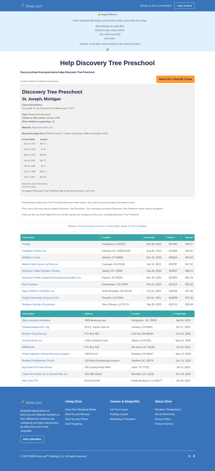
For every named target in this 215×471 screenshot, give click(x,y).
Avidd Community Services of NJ (40, 297)
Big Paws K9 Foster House (37, 367)
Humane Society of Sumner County (95, 226)
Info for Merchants (165, 414)
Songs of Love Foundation (134, 226)
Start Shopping (73, 423)
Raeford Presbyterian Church (38, 360)
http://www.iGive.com (42, 127)
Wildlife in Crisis (31, 257)
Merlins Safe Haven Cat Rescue (40, 264)
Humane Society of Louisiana (38, 304)
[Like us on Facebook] (194, 456)
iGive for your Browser (77, 414)
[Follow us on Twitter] (189, 456)
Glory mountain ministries (36, 320)
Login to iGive (184, 5)
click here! (90, 191)
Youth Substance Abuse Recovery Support (46, 354)
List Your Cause (119, 409)
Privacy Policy (163, 419)
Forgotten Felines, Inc (34, 251)
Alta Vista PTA (30, 380)
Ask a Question (32, 439)
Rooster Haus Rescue (34, 333)
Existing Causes (119, 414)
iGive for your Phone (76, 419)
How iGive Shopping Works (80, 409)
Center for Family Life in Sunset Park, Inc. (45, 374)
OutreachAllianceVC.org (35, 327)
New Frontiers (30, 284)
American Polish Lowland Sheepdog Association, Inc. (52, 277)
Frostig (26, 244)
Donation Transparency (168, 409)
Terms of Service (164, 423)
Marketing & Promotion (123, 419)
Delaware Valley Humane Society (41, 271)
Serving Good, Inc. (32, 340)
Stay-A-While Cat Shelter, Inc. (38, 291)
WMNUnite (28, 347)
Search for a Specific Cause (175, 79)
